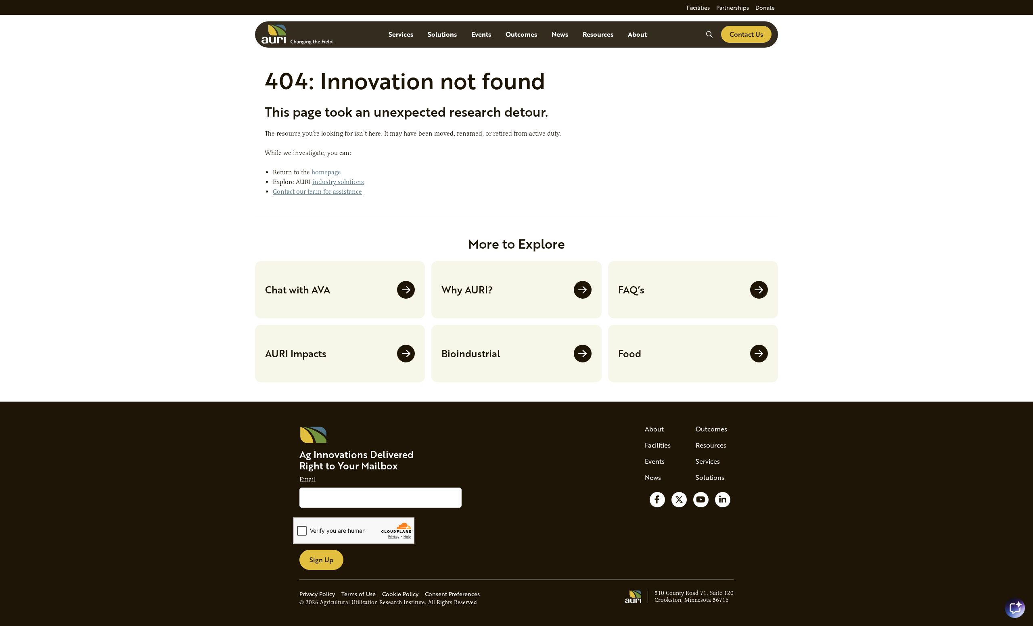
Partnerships (732, 7)
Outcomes (521, 34)
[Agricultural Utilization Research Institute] (297, 34)
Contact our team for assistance (317, 192)
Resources (598, 34)
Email (307, 479)
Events (481, 34)
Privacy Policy (317, 594)
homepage (326, 172)
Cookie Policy (400, 594)
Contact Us (746, 34)
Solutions (442, 34)
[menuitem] (698, 7)
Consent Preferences (452, 594)
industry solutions (338, 182)
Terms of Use (358, 594)
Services (401, 34)
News (560, 34)
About (637, 34)
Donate (765, 7)
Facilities (698, 7)
